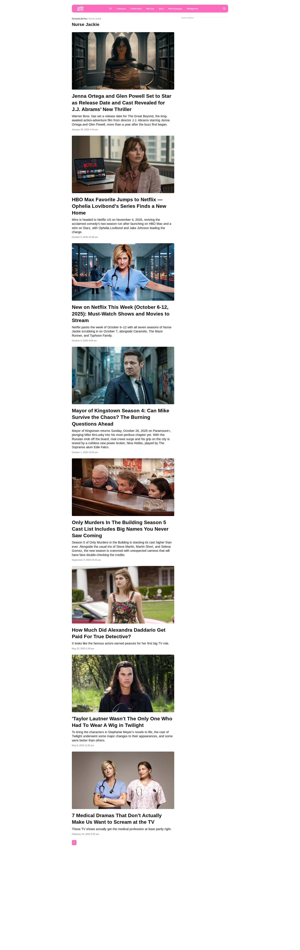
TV (110, 8)
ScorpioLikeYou (79, 18)
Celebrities (136, 8)
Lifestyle (121, 8)
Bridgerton (192, 8)
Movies (150, 8)
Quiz (161, 8)
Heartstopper (175, 8)
